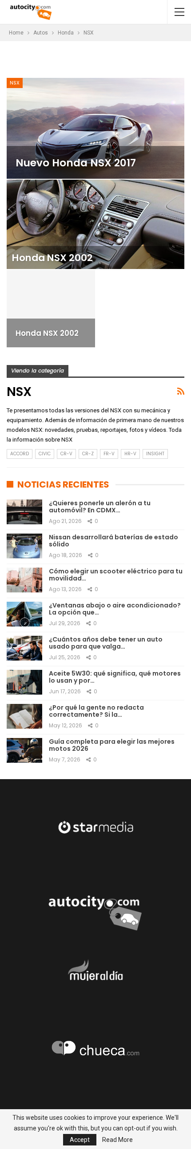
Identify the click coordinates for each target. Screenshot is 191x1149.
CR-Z (88, 453)
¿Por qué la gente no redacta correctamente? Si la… (96, 711)
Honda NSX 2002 (52, 258)
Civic (45, 453)
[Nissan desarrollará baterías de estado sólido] (24, 546)
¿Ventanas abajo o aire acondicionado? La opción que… (115, 609)
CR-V (66, 453)
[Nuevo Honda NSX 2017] (95, 128)
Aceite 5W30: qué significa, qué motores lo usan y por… (115, 677)
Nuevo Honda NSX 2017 (76, 163)
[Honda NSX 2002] (95, 224)
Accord (19, 453)
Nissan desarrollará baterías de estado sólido (113, 541)
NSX (15, 82)
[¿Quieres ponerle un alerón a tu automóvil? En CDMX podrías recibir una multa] (24, 512)
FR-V (109, 453)
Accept (80, 1139)
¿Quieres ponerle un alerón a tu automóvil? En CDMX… (100, 507)
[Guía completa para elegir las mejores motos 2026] (24, 750)
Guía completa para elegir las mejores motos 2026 (112, 745)
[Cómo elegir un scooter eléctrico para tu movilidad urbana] (24, 580)
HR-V (130, 453)
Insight (155, 453)
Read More (117, 1140)
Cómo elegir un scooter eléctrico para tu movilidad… (116, 575)
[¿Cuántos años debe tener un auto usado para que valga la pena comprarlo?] (24, 648)
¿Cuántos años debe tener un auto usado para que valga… (106, 643)
